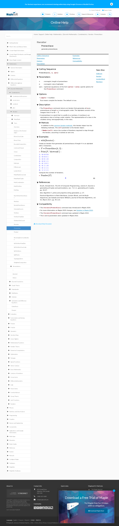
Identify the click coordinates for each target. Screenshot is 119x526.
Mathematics (13, 64)
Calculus (13, 75)
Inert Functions (15, 400)
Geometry (13, 331)
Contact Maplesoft (95, 10)
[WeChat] (51, 508)
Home (36, 34)
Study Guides (13, 444)
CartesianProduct (19, 148)
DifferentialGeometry (17, 381)
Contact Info (38, 486)
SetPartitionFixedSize (20, 243)
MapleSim (12, 467)
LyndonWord (17, 171)
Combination (17, 155)
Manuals (11, 455)
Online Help (48, 34)
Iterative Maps (15, 335)
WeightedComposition (20, 262)
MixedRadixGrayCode (20, 174)
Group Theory (15, 396)
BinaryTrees (17, 140)
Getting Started (13, 43)
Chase (15, 152)
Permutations (16, 266)
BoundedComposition (20, 144)
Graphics (12, 419)
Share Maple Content (15, 60)
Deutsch (27, 520)
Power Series (14, 388)
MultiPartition (18, 186)
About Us (10, 486)
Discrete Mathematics (17, 88)
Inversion (16, 115)
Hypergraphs (15, 289)
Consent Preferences (53, 523)
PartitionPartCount (19, 220)
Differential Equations (17, 79)
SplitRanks (17, 255)
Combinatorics (16, 92)
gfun (14, 108)
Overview (16, 127)
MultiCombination (19, 182)
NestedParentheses (19, 205)
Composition (17, 159)
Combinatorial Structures (20, 96)
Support (41, 34)
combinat (15, 104)
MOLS (14, 278)
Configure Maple (14, 459)
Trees (15, 123)
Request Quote (108, 10)
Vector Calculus (15, 365)
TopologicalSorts (18, 258)
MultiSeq (16, 190)
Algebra (13, 71)
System (11, 451)
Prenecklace (17, 228)
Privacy (45, 523)
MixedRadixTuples (19, 178)
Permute (16, 224)
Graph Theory (16, 285)
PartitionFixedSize (19, 216)
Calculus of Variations (17, 373)
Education (12, 440)
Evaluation (13, 314)
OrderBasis (15, 306)
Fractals (13, 327)
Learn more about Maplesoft (13, 509)
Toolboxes (12, 463)
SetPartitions (17, 251)
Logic (12, 385)
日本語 (32, 520)
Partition (16, 213)
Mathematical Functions (17, 343)
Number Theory (15, 346)
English (15, 520)
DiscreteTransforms (17, 281)
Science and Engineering (16, 423)
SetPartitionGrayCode (20, 247)
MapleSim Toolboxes (15, 471)
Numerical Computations (18, 350)
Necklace (16, 201)
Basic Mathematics (16, 369)
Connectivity (13, 427)
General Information (16, 67)
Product (16, 232)
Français (21, 520)
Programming (13, 415)
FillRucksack (17, 167)
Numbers (13, 404)
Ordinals (14, 297)
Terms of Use (38, 523)
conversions (16, 100)
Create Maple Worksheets (16, 50)
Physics (11, 408)
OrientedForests (18, 209)
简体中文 (38, 520)
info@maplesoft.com (42, 499)
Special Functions (15, 362)
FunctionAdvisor (15, 392)
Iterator (15, 111)
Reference (12, 448)
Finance (13, 323)
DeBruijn (16, 163)
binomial (15, 274)
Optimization (14, 354)
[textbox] (56, 112)
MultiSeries (15, 293)
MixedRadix (17, 119)
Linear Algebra (15, 339)
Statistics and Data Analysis (17, 411)
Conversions (14, 377)
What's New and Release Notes (18, 46)
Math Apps (12, 436)
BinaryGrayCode (18, 136)
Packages (13, 358)
